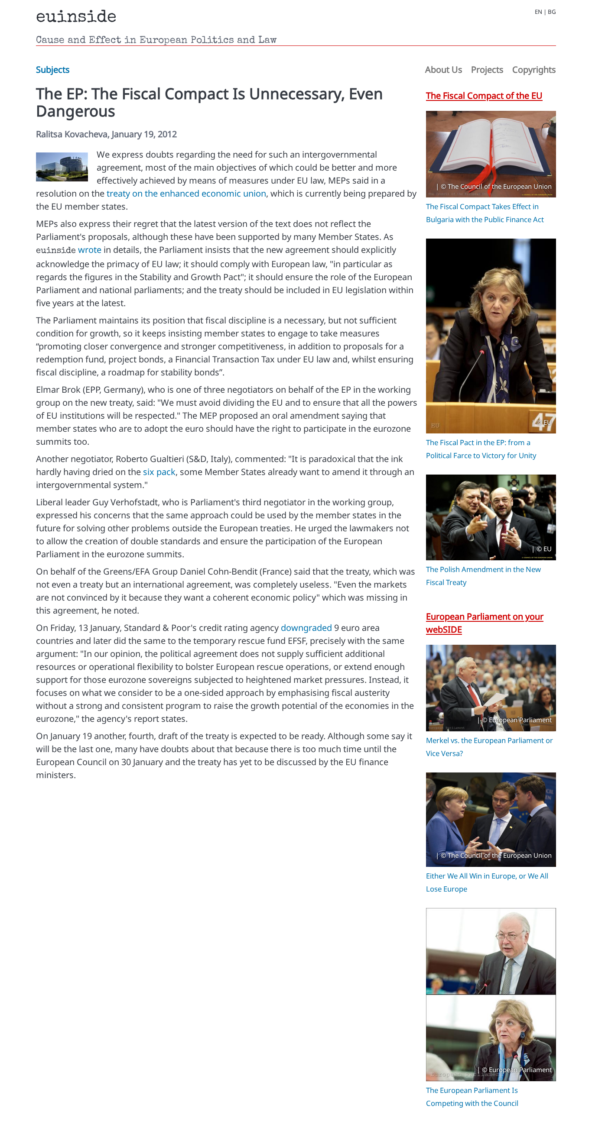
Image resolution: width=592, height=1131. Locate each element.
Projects (487, 69)
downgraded (306, 627)
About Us (443, 69)
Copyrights (534, 69)
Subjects (53, 69)
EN (538, 12)
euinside (76, 18)
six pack (159, 472)
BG (552, 12)
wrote (89, 249)
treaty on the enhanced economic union (186, 193)
